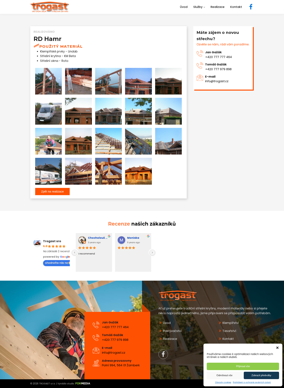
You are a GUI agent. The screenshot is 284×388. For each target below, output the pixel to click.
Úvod (167, 323)
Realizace (170, 339)
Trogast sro (52, 241)
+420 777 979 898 (218, 69)
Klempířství (231, 323)
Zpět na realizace (52, 191)
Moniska (133, 238)
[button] (277, 347)
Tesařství (229, 331)
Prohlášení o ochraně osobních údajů (252, 382)
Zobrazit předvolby (261, 375)
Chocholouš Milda (98, 238)
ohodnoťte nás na (56, 263)
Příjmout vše (243, 366)
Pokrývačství (172, 331)
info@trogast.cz (216, 81)
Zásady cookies (223, 382)
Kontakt (228, 339)
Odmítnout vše (224, 375)
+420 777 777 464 (218, 57)
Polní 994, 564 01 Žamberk (121, 365)
